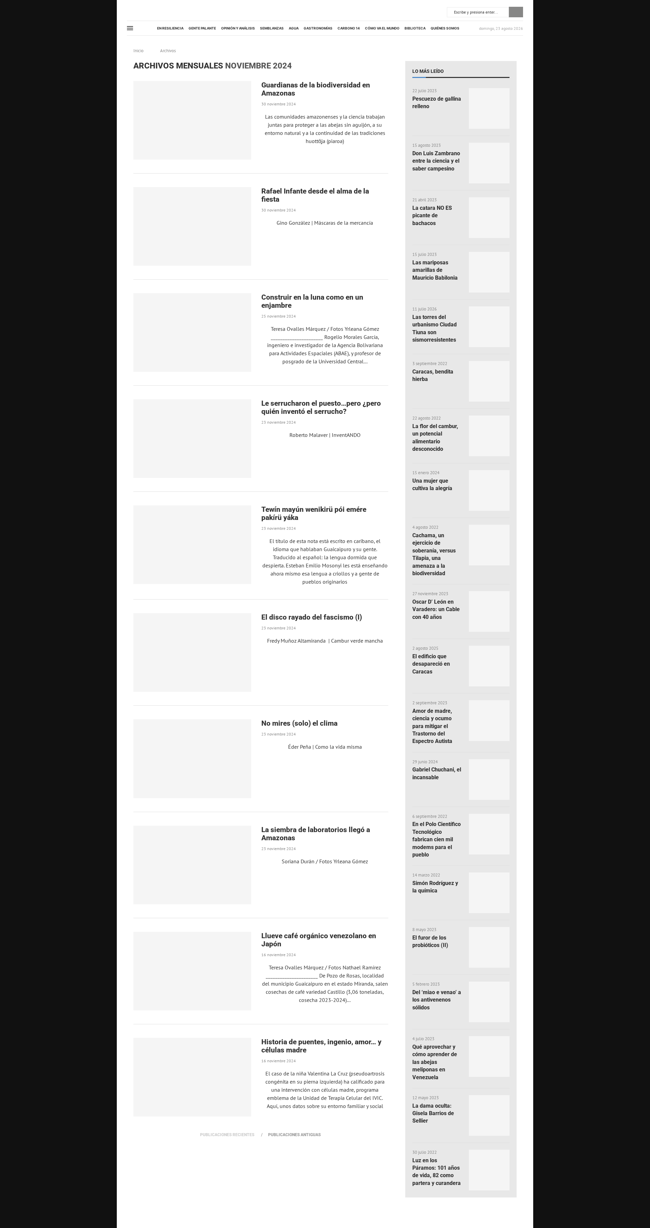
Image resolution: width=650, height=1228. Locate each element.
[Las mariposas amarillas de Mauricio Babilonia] (489, 272)
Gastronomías (318, 28)
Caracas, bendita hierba (432, 375)
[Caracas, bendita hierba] (489, 381)
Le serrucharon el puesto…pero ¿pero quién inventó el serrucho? (321, 407)
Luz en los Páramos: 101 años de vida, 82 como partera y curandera (436, 1171)
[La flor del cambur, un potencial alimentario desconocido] (489, 436)
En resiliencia (170, 28)
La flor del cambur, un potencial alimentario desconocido (435, 437)
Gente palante (202, 28)
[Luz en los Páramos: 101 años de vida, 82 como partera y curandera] (489, 1170)
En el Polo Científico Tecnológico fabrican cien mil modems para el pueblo (436, 839)
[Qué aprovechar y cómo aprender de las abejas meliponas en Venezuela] (489, 1056)
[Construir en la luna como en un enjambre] (192, 332)
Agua (294, 28)
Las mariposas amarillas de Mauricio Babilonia (435, 270)
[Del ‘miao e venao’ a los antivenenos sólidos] (489, 1002)
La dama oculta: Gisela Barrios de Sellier (433, 1113)
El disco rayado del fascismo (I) (311, 617)
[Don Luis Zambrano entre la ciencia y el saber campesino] (489, 163)
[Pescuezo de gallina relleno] (489, 108)
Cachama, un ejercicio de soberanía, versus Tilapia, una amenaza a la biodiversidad (434, 554)
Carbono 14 (349, 28)
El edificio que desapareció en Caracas (431, 664)
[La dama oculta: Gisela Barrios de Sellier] (489, 1115)
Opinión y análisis (238, 28)
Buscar (516, 12)
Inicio (138, 51)
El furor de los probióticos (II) (430, 941)
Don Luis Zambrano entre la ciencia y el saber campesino (436, 161)
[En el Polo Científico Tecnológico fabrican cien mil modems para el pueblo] (489, 834)
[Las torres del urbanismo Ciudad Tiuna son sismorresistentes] (489, 326)
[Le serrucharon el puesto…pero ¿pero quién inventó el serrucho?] (192, 438)
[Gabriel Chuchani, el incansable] (489, 779)
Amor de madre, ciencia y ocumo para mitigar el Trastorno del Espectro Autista (432, 726)
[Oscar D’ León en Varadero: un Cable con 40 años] (489, 611)
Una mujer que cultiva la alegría (432, 484)
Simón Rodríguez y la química (435, 887)
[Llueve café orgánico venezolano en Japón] (192, 971)
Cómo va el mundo (382, 28)
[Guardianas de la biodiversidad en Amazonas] (192, 120)
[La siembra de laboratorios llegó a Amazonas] (192, 865)
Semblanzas (272, 28)
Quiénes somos (445, 28)
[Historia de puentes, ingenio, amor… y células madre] (192, 1077)
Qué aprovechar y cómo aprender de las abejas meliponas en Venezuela (434, 1062)
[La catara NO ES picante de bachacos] (489, 217)
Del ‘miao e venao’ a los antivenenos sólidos (436, 1000)
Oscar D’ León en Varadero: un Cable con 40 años (436, 609)
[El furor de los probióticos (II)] (489, 947)
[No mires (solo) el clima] (192, 758)
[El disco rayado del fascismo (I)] (192, 652)
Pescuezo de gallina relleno (436, 102)
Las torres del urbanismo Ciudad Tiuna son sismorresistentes (434, 328)
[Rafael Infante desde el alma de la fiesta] (192, 226)
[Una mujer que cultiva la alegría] (489, 490)
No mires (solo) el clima (299, 723)
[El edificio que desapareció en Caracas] (489, 666)
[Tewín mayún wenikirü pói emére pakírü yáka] (192, 544)
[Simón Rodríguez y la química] (489, 892)
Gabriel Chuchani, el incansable (436, 773)
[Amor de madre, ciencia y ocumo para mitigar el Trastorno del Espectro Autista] (489, 720)
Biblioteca (415, 28)
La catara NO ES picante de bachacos (432, 215)
